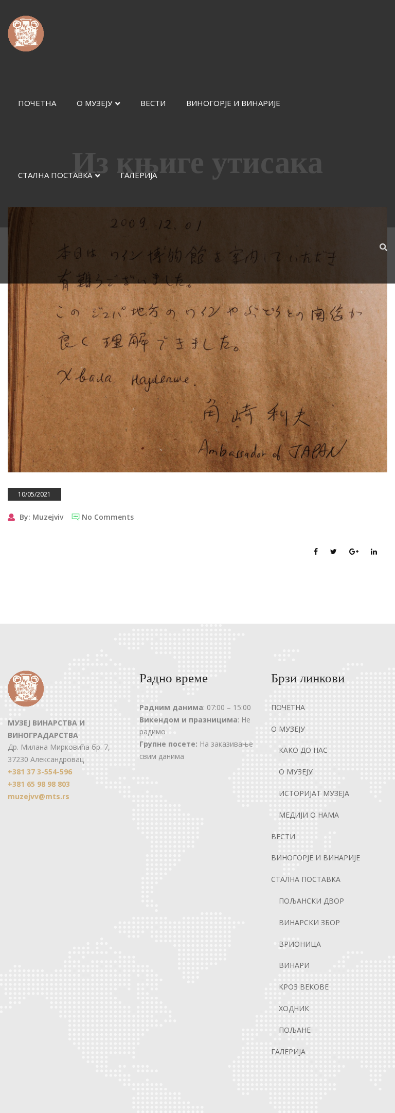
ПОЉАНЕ (295, 1030)
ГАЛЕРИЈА (138, 175)
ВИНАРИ (294, 965)
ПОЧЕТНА (37, 103)
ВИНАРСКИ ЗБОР (309, 922)
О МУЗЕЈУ (94, 103)
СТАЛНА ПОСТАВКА (55, 175)
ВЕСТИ (153, 103)
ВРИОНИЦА (300, 944)
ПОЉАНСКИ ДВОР (311, 901)
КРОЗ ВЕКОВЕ (304, 987)
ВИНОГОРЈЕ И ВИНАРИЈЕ (233, 103)
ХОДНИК (294, 1008)
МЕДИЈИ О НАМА (309, 815)
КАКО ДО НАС (303, 750)
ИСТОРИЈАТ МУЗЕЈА (314, 793)
